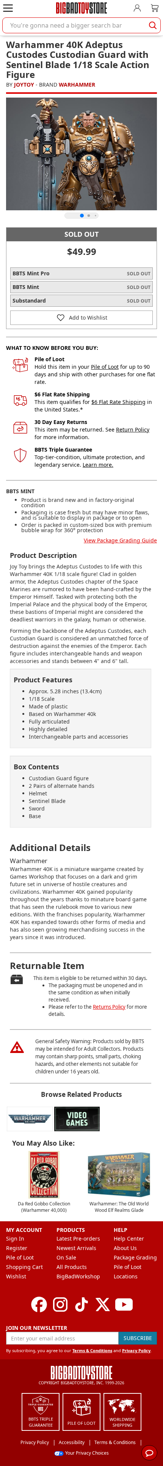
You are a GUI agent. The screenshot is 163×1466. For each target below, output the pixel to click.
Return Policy (132, 429)
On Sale (66, 1257)
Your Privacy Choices (87, 1453)
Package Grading (135, 1257)
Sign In (15, 1238)
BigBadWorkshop (78, 1276)
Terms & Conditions (92, 1350)
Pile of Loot (105, 366)
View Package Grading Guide (120, 540)
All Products (71, 1266)
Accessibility (72, 1442)
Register (16, 1248)
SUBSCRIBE (138, 1338)
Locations (126, 1276)
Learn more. (98, 464)
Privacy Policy (136, 1350)
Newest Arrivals (76, 1248)
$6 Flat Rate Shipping (118, 401)
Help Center (129, 1238)
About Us (125, 1248)
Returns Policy (109, 1006)
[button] (81, 318)
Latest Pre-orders (78, 1238)
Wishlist (16, 1276)
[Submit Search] (153, 25)
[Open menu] (8, 8)
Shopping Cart (24, 1266)
